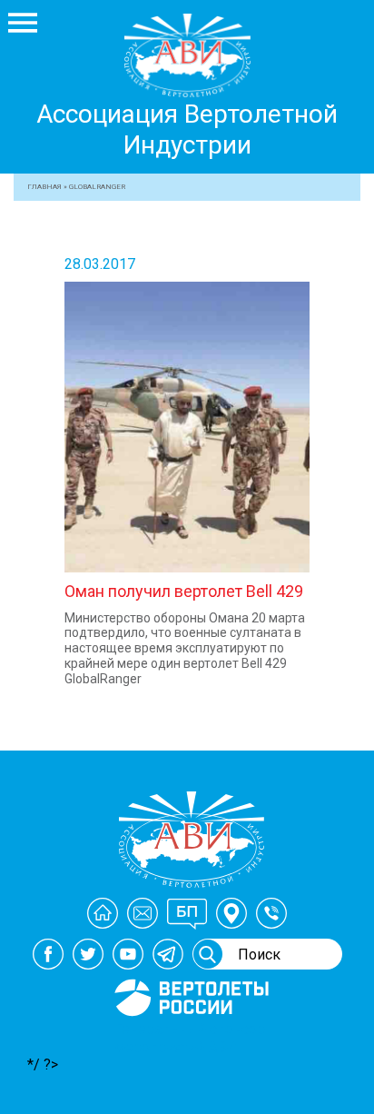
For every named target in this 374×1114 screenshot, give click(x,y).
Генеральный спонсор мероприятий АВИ (189, 1037)
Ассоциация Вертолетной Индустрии (187, 129)
